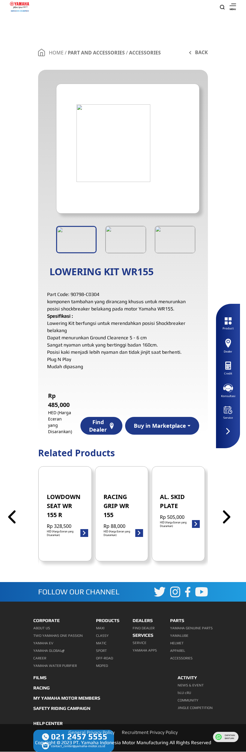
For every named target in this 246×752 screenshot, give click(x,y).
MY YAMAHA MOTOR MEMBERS (66, 698)
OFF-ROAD (104, 658)
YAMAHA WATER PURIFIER (55, 666)
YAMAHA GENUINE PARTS (191, 628)
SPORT (101, 651)
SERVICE (139, 643)
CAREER (39, 658)
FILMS (39, 677)
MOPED (102, 666)
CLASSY (102, 635)
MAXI (100, 628)
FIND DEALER (143, 628)
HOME (56, 52)
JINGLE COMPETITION (195, 708)
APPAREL (177, 651)
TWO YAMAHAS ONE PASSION (58, 635)
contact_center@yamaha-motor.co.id (78, 746)
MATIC (101, 643)
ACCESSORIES (145, 52)
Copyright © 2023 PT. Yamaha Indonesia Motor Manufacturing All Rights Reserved (123, 742)
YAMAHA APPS (145, 650)
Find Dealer (98, 425)
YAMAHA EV (43, 643)
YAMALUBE (179, 635)
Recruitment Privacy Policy (150, 732)
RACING (41, 687)
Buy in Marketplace (160, 425)
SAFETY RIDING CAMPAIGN (61, 708)
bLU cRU (184, 693)
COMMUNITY (188, 700)
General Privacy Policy (91, 732)
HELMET (177, 643)
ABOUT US (41, 628)
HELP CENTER (48, 723)
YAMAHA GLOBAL (47, 651)
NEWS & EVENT (191, 685)
